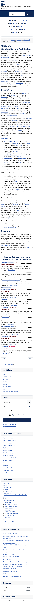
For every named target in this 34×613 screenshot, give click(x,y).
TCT (6, 519)
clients (3, 132)
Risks (12, 198)
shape (28, 247)
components (13, 95)
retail (15, 149)
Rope (5, 498)
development (11, 85)
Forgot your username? (9, 426)
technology (15, 120)
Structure (5, 272)
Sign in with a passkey (18, 415)
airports (17, 106)
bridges (3, 106)
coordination (5, 108)
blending (29, 119)
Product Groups (7, 386)
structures (11, 70)
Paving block (5, 317)
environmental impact (13, 126)
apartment (19, 145)
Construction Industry (8, 262)
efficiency (28, 126)
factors (19, 124)
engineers (10, 110)
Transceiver (8, 502)
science (23, 75)
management (18, 71)
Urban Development (10, 227)
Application (4, 138)
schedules (15, 204)
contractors (4, 112)
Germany (4, 299)
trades (17, 108)
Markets (5, 384)
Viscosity (7, 510)
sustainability (5, 81)
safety (3, 206)
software (18, 210)
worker (27, 204)
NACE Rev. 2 (8, 491)
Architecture (5, 57)
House (15, 181)
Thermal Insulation (10, 511)
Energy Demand (9, 521)
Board (6, 489)
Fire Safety (8, 517)
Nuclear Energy (9, 515)
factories (6, 155)
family (28, 143)
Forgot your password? (10, 424)
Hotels (24, 149)
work (20, 130)
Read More (11, 270)
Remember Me (9, 411)
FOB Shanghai (8, 487)
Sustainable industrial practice (11, 280)
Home (4, 374)
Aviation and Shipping (11, 513)
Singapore (5, 346)
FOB (5, 485)
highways (9, 106)
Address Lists (7, 377)
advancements (5, 245)
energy (23, 126)
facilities (15, 151)
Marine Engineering (8, 326)
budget (22, 114)
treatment (7, 162)
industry (15, 60)
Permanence (6, 336)
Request (6, 483)
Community (7, 493)
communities (26, 99)
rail (20, 189)
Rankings (5, 379)
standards (14, 115)
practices (11, 218)
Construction (27, 55)
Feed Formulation (9, 500)
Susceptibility (9, 508)
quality (9, 115)
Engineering (22, 158)
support (20, 162)
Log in (17, 420)
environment (19, 83)
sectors (24, 93)
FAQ (4, 389)
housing (15, 143)
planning (19, 64)
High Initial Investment (11, 506)
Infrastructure (8, 158)
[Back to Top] (31, 610)
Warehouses (13, 155)
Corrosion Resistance (10, 504)
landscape (4, 97)
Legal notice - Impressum (10, 391)
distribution (18, 156)
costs (3, 204)
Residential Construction (11, 142)
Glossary (5, 381)
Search (30, 14)
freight (17, 189)
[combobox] (17, 14)
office (5, 149)
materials (4, 71)
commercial (26, 102)
